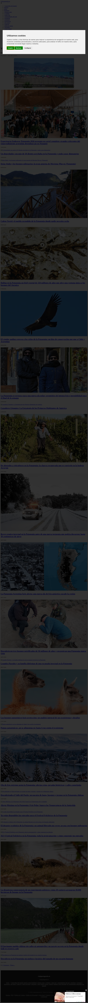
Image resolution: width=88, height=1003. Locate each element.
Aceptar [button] (10, 48)
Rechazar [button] (18, 48)
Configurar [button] (27, 48)
